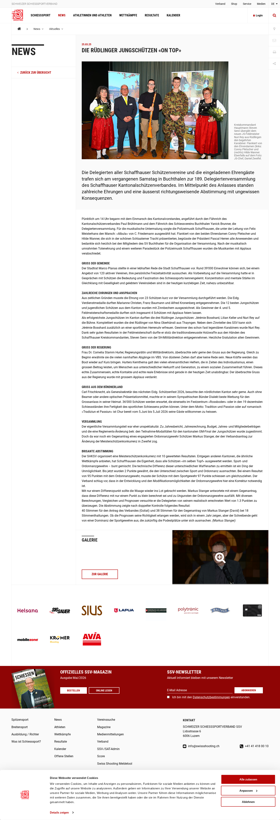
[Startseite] (19, 15)
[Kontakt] (274, 40)
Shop (234, 3)
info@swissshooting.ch (203, 746)
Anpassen (246, 790)
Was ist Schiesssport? (26, 741)
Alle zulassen (248, 779)
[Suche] (274, 15)
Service (247, 3)
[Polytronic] (188, 610)
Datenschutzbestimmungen (211, 697)
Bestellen (73, 690)
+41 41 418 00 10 (256, 746)
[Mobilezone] (28, 640)
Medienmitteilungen (110, 734)
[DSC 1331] (220, 557)
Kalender (173, 15)
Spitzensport (19, 719)
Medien (261, 3)
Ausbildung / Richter (25, 734)
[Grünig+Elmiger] (156, 610)
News (62, 15)
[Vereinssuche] (274, 29)
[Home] (19, 28)
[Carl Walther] (220, 610)
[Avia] (92, 640)
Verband (220, 3)
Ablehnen (248, 801)
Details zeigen (59, 812)
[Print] (274, 52)
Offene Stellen (63, 756)
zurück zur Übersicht (35, 72)
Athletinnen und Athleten (92, 15)
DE (273, 3)
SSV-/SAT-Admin (108, 749)
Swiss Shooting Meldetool (114, 763)
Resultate (152, 15)
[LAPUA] (124, 610)
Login (259, 15)
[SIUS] (92, 610)
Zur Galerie (100, 574)
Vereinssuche (106, 719)
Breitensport (19, 727)
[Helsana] (28, 610)
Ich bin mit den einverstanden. (211, 697)
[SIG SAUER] (60, 610)
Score (101, 756)
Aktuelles (54, 28)
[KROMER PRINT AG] (60, 640)
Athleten (59, 727)
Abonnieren (248, 690)
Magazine (103, 727)
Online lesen (104, 690)
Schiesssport (40, 15)
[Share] (274, 64)
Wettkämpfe (128, 15)
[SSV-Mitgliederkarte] (252, 610)
